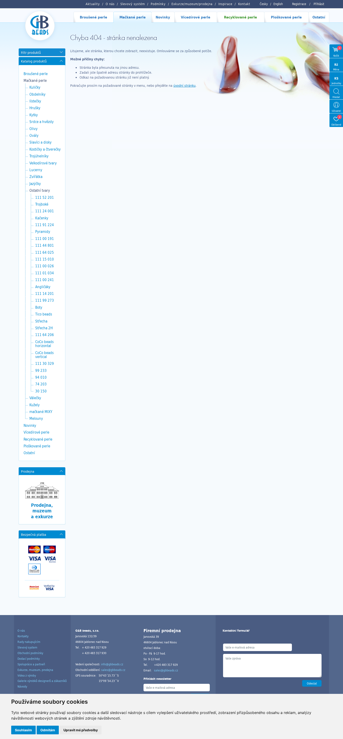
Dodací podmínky (29, 658)
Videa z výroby (27, 675)
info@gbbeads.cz (112, 664)
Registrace (299, 4)
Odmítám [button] (47, 730)
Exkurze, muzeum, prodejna (35, 670)
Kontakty (23, 636)
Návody (22, 686)
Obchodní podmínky (30, 653)
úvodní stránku (184, 85)
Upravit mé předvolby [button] (80, 730)
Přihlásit (319, 4)
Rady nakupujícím (29, 642)
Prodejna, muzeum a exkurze (42, 511)
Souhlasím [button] (23, 730)
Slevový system (27, 647)
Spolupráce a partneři (31, 664)
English (278, 4)
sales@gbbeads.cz (113, 670)
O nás (21, 630)
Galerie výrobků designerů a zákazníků (42, 681)
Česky (264, 4)
